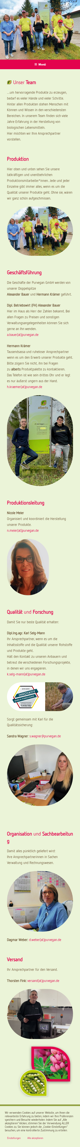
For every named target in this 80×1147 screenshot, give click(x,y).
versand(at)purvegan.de (43, 980)
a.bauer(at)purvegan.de (22, 334)
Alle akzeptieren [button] (35, 1138)
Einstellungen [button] (14, 1138)
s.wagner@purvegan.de (45, 736)
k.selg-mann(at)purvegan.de (26, 674)
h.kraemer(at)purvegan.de (24, 387)
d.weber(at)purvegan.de (45, 939)
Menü (42, 64)
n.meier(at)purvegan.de (23, 530)
